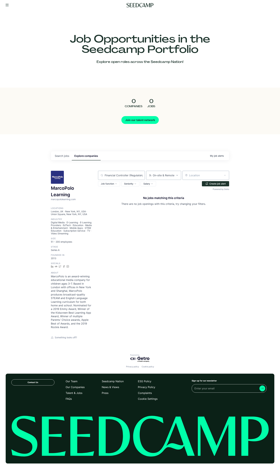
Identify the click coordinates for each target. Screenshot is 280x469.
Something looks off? (66, 337)
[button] (109, 183)
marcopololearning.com (63, 199)
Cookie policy (148, 366)
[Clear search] (140, 175)
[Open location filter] (224, 175)
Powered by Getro (221, 189)
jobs (62, 155)
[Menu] (7, 5)
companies (86, 155)
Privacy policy (132, 366)
